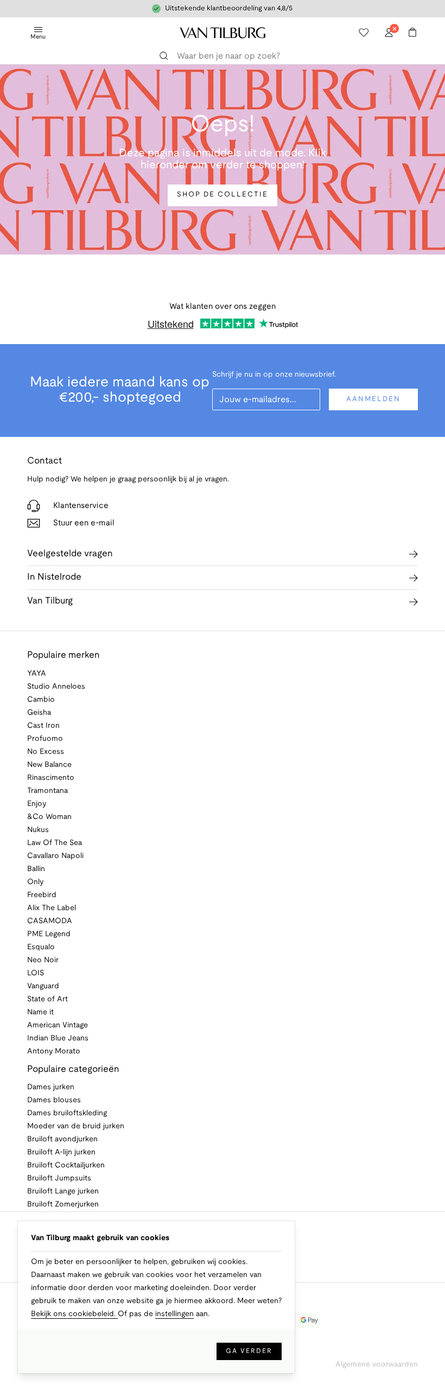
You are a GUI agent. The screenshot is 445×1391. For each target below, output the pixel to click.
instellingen (174, 1314)
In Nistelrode (54, 577)
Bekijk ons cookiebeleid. (74, 1314)
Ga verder (249, 1351)
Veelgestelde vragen (70, 554)
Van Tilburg (50, 601)
